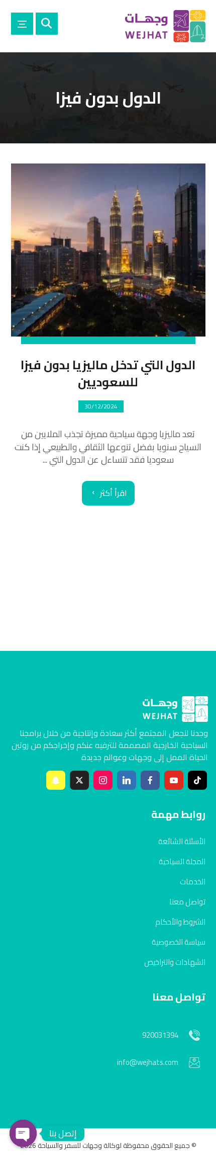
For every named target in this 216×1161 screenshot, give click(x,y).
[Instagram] (103, 780)
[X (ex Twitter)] (79, 780)
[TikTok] (197, 780)
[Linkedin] (126, 780)
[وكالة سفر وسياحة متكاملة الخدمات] (165, 26)
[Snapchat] (55, 780)
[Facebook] (150, 780)
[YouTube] (173, 780)
